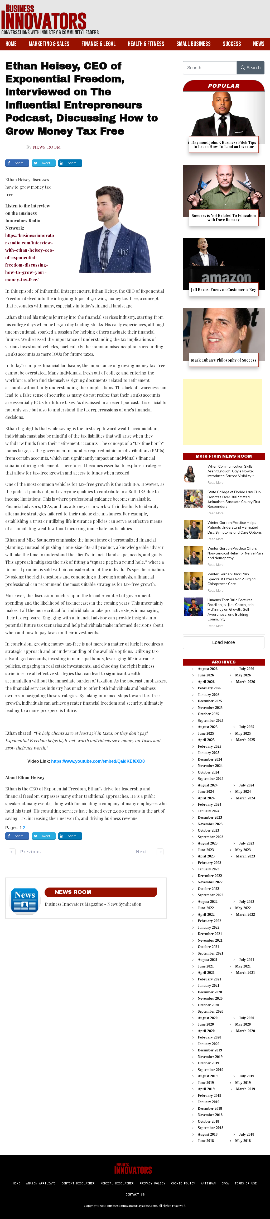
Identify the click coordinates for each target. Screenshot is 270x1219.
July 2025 (246, 727)
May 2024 (243, 792)
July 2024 (246, 785)
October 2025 (208, 714)
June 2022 (206, 908)
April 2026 (206, 682)
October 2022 (208, 889)
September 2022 (210, 895)
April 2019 (206, 1089)
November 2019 (210, 1057)
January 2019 (208, 1102)
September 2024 (210, 779)
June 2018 (206, 1141)
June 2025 (206, 734)
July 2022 (246, 902)
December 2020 (210, 992)
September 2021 (210, 953)
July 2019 (246, 1076)
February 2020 (209, 1037)
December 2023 (210, 817)
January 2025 (208, 753)
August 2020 (208, 1018)
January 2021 (208, 986)
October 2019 (208, 1063)
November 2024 (210, 766)
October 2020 (208, 1005)
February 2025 (209, 746)
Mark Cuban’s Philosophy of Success (224, 340)
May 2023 (243, 850)
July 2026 (246, 669)
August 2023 (208, 843)
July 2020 (246, 1018)
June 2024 (206, 792)
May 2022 (243, 908)
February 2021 (209, 979)
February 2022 (209, 921)
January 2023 (208, 869)
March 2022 (245, 915)
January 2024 (208, 811)
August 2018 (208, 1134)
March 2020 (245, 1031)
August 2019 (208, 1076)
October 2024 (208, 772)
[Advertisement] (222, 412)
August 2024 (208, 785)
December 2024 (210, 759)
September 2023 (210, 837)
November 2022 (210, 882)
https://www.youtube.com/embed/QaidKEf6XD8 (98, 761)
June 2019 (206, 1083)
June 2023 (206, 850)
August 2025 (208, 727)
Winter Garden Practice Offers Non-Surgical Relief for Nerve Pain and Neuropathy (235, 553)
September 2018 (210, 1128)
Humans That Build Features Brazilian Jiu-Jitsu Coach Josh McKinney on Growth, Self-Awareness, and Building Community (231, 609)
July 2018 (246, 1134)
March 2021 (245, 973)
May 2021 (243, 966)
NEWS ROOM (47, 147)
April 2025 (206, 740)
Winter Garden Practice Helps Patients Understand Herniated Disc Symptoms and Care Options (235, 527)
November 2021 (210, 940)
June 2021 (206, 966)
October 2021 (208, 947)
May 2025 (243, 734)
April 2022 (206, 915)
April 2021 (206, 973)
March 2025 (245, 740)
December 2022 (210, 876)
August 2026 (208, 669)
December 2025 (210, 701)
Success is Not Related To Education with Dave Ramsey (224, 199)
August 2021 (208, 960)
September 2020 (210, 1011)
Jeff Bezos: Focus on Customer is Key (224, 270)
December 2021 (210, 934)
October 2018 (208, 1121)
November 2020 (210, 998)
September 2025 (210, 721)
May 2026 (243, 675)
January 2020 (208, 1044)
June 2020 (206, 1024)
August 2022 (208, 902)
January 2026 (208, 695)
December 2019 (210, 1050)
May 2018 (243, 1141)
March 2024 (245, 798)
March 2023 (245, 856)
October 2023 (208, 830)
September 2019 (210, 1070)
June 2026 (206, 675)
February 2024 (209, 805)
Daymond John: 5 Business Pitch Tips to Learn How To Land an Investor (224, 125)
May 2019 (243, 1083)
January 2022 (208, 927)
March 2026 (245, 682)
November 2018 (210, 1115)
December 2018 (210, 1109)
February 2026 (209, 688)
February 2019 (209, 1096)
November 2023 (210, 824)
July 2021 (246, 960)
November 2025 (210, 708)
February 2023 (209, 863)
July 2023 (246, 843)
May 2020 (243, 1024)
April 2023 (206, 856)
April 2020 (206, 1031)
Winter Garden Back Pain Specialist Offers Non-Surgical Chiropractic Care (232, 579)
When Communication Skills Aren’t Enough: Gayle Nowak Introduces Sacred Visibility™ (231, 471)
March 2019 (245, 1089)
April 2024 (206, 798)
